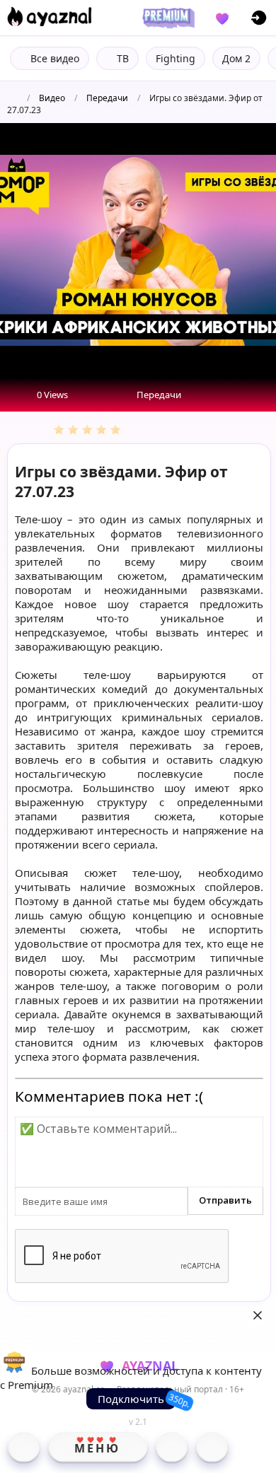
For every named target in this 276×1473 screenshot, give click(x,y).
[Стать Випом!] (166, 18)
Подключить (131, 1399)
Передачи (107, 98)
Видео (52, 98)
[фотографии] (171, 1446)
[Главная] (23, 1446)
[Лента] (212, 1446)
